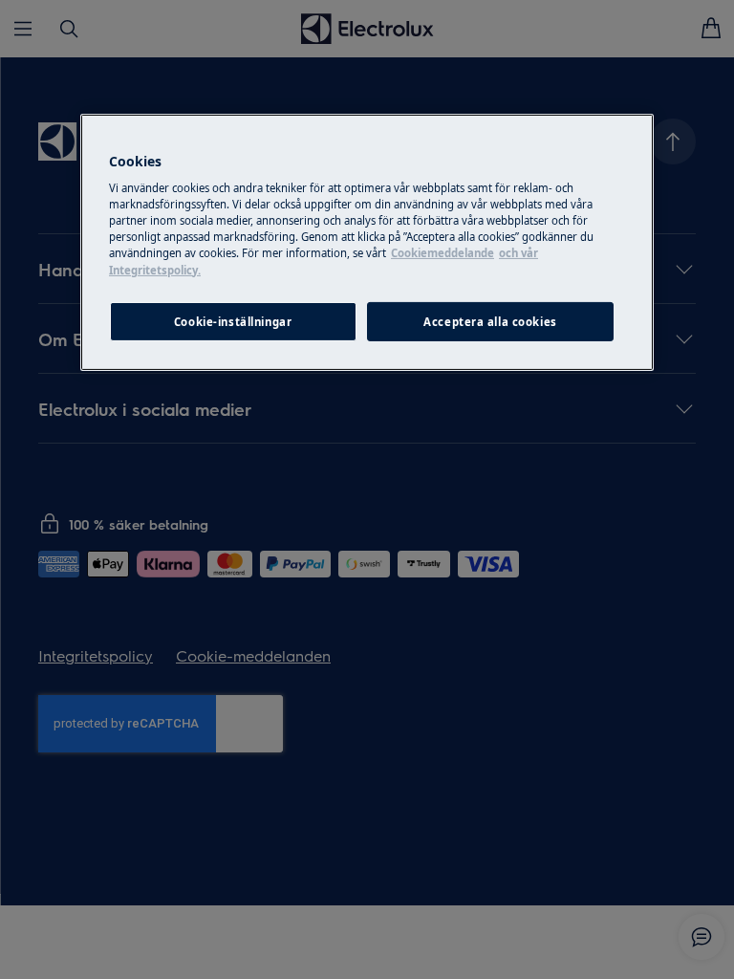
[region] (367, 243)
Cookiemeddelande (442, 253)
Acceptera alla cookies (490, 321)
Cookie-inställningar (232, 321)
